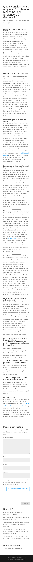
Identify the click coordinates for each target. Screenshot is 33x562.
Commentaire (8, 437)
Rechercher (25, 503)
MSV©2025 (21, 559)
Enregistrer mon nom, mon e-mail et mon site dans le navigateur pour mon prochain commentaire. (15, 482)
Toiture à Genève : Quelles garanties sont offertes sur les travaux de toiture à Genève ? (16, 524)
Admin (8, 21)
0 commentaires (14, 23)
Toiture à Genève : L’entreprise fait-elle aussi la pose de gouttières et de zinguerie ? (16, 538)
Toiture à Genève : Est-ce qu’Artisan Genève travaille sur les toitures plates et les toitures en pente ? (16, 531)
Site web (6, 472)
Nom (5, 457)
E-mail (5, 464)
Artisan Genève (13, 238)
